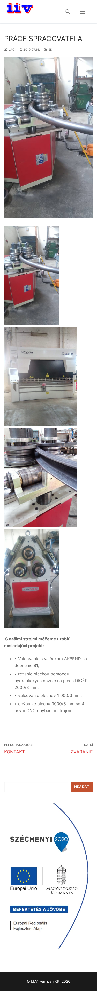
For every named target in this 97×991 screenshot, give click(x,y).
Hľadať (81, 787)
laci (12, 50)
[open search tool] (67, 11)
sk (50, 50)
